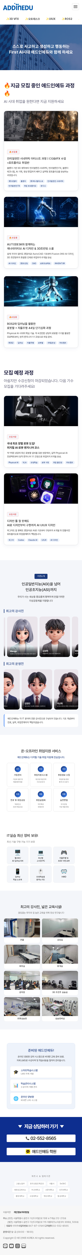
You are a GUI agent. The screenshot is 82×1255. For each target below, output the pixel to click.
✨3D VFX (12, 18)
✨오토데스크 (32, 18)
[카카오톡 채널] (5, 1246)
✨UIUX (50, 18)
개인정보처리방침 (21, 1212)
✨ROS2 (67, 18)
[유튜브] (11, 1246)
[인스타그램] (17, 1246)
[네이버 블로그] (23, 1246)
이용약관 (7, 1212)
